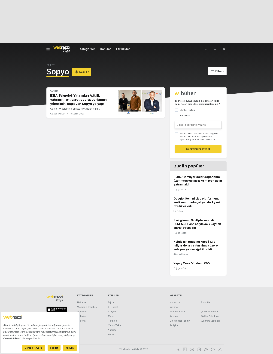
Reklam (174, 316)
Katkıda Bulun (177, 311)
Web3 (111, 334)
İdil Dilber (178, 211)
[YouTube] (192, 349)
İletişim (174, 325)
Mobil (111, 316)
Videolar (81, 311)
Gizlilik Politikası (209, 316)
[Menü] (48, 49)
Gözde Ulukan (57, 113)
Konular (105, 49)
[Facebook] (212, 349)
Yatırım (54, 91)
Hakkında (175, 302)
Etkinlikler (123, 49)
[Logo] (61, 48)
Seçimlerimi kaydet (198, 149)
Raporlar (81, 320)
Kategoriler (87, 49)
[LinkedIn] (185, 349)
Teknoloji (113, 320)
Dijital (111, 302)
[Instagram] (198, 349)
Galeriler (82, 316)
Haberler (82, 302)
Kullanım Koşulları (210, 320)
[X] (178, 349)
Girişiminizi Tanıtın (180, 320)
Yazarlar (174, 307)
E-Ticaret (113, 307)
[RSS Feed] (219, 349)
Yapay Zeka (114, 325)
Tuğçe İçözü (180, 189)
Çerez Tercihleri (209, 311)
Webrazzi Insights (87, 307)
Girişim (112, 311)
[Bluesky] (205, 349)
